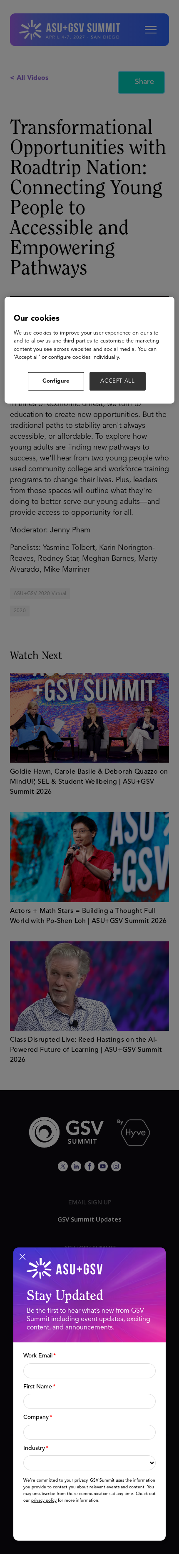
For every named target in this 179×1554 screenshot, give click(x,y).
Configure (56, 381)
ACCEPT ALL (117, 381)
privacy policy (44, 1500)
